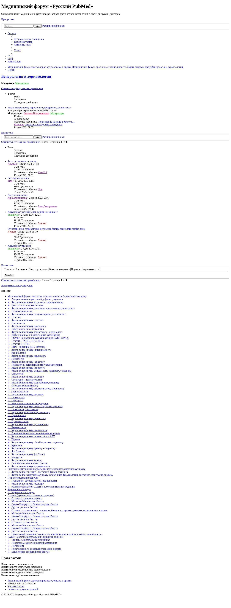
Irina (10, 180)
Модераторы (22, 83)
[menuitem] (29, 39)
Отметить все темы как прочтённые (20, 142)
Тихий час (13, 214)
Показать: (9, 269)
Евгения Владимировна (36, 113)
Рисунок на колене (18, 195)
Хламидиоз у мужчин (19, 245)
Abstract (42, 223)
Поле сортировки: (39, 269)
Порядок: (76, 269)
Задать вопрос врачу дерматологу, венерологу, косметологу (39, 107)
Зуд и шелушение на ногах (22, 161)
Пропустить (7, 19)
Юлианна (19, 124)
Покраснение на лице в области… (56, 121)
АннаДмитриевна (17, 197)
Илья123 (12, 164)
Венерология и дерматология (26, 76)
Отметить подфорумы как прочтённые (22, 88)
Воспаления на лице (18, 178)
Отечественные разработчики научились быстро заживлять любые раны (46, 229)
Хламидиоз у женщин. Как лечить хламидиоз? (33, 212)
